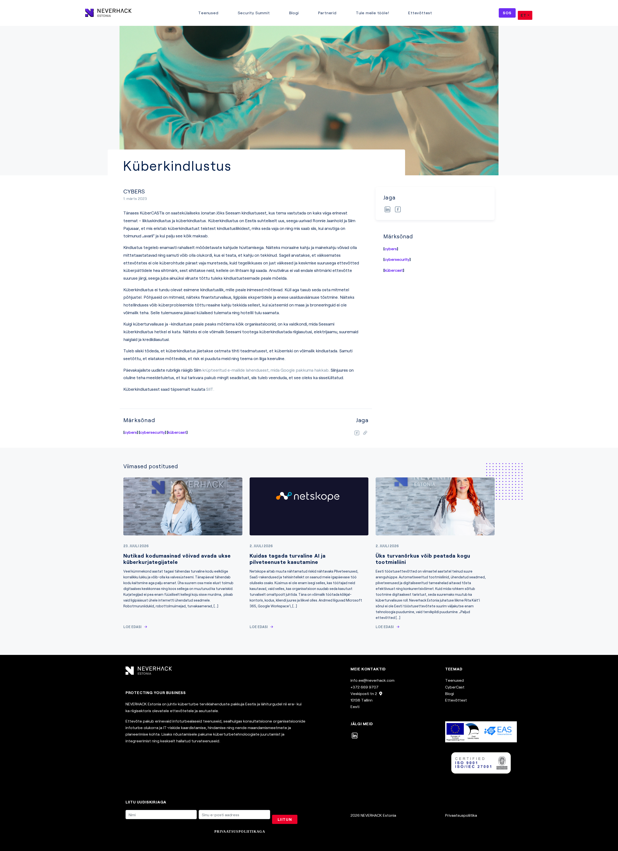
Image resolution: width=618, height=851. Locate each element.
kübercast (394, 270)
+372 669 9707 (365, 687)
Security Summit (254, 12)
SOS (507, 12)
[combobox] (525, 15)
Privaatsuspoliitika (461, 815)
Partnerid (327, 12)
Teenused (208, 12)
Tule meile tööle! (372, 12)
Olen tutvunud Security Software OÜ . (199, 831)
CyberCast (454, 687)
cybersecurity (397, 259)
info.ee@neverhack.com (372, 680)
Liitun (285, 819)
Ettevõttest (420, 12)
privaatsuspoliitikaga (239, 831)
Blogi (294, 12)
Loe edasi (132, 627)
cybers (391, 248)
